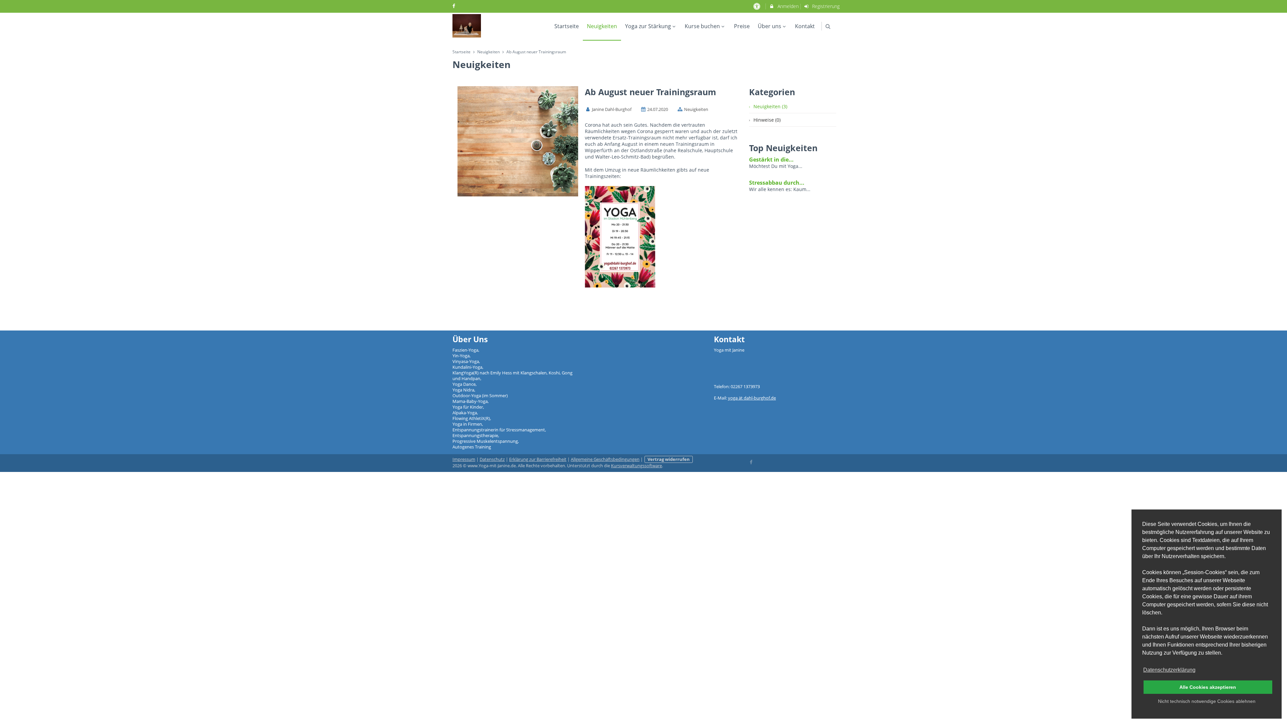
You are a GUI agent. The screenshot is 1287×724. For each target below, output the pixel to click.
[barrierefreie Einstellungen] (757, 6)
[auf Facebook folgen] (454, 6)
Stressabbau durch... (776, 182)
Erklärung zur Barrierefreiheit (537, 459)
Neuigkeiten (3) (770, 106)
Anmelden (787, 6)
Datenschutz (492, 459)
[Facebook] (751, 462)
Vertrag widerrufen (669, 459)
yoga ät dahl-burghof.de (752, 398)
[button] (828, 26)
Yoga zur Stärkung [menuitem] (648, 26)
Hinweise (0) (767, 120)
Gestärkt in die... (771, 159)
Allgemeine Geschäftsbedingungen (605, 459)
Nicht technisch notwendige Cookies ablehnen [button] (1206, 701)
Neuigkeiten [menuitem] (602, 26)
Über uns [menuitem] (769, 26)
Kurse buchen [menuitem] (702, 26)
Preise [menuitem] (742, 26)
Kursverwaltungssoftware (636, 466)
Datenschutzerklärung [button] (1169, 670)
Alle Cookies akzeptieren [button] (1207, 687)
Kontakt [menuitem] (805, 26)
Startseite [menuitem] (566, 26)
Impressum (463, 459)
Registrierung (825, 6)
